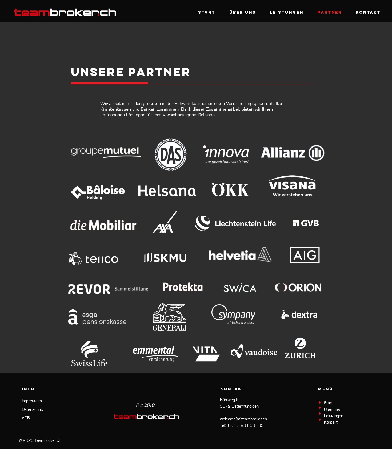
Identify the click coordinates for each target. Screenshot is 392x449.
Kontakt (331, 422)
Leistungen (333, 415)
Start (328, 403)
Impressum (32, 400)
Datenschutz (33, 409)
